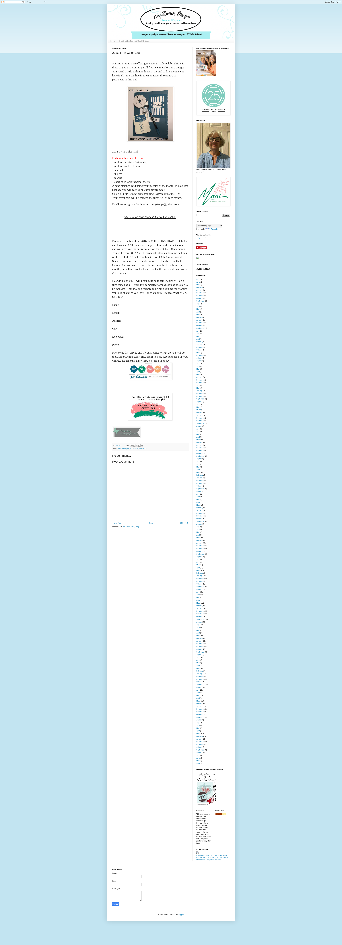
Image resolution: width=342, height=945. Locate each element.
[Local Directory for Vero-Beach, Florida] (220, 814)
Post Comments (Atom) (130, 527)
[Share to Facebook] (139, 445)
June (198, 282)
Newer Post (117, 523)
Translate (214, 229)
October (199, 298)
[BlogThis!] (134, 445)
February (199, 287)
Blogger (181, 915)
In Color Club (134, 448)
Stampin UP (143, 448)
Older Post (184, 523)
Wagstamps (200, 238)
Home (112, 41)
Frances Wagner (123, 448)
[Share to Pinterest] (141, 445)
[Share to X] (136, 445)
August (198, 361)
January (199, 290)
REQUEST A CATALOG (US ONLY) (134, 41)
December (200, 293)
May (197, 285)
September (200, 301)
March (198, 315)
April (198, 312)
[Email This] (131, 445)
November (200, 295)
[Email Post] (127, 445)
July (197, 279)
